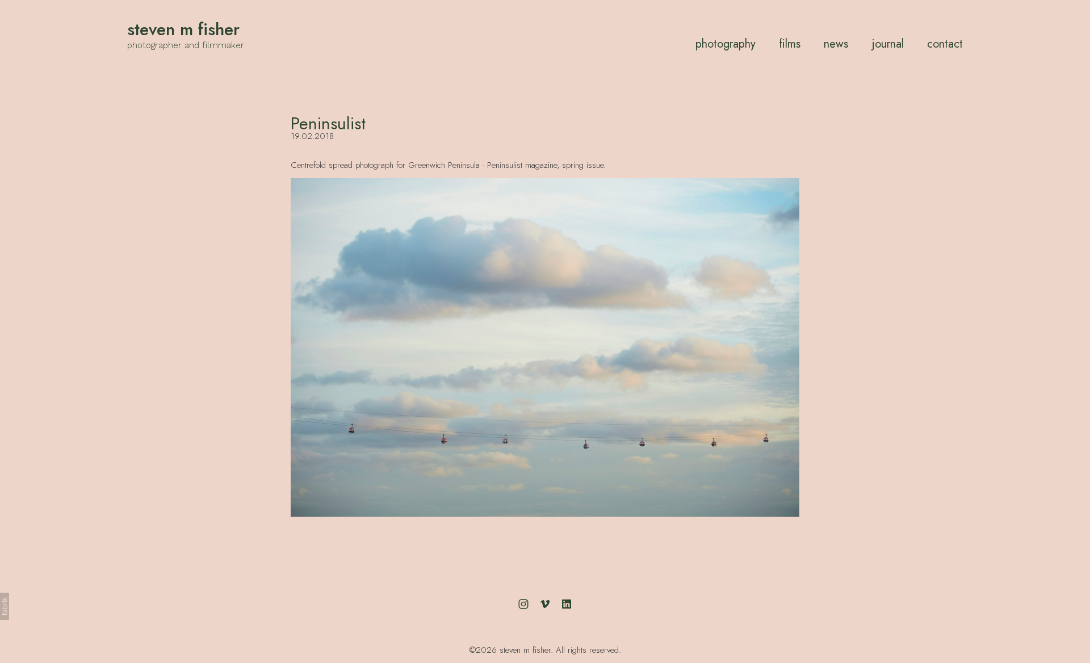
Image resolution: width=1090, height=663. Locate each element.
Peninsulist (328, 123)
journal (888, 44)
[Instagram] (523, 604)
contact (945, 44)
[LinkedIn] (566, 604)
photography (725, 44)
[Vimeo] (545, 604)
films (789, 44)
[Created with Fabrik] (4, 606)
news (836, 44)
